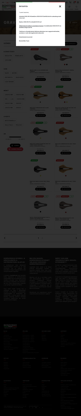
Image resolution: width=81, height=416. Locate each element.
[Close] (60, 6)
